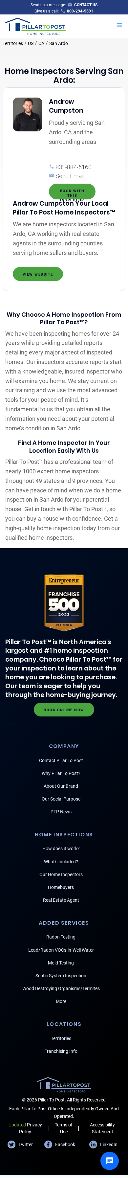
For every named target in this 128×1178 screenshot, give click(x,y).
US (30, 43)
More (61, 1001)
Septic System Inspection (60, 975)
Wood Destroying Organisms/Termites (61, 988)
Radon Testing (60, 937)
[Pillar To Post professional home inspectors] (36, 25)
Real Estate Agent (61, 900)
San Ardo (58, 43)
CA (41, 43)
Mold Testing (61, 962)
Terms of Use (64, 1128)
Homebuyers (61, 887)
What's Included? (61, 861)
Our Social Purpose (61, 799)
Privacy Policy (25, 1128)
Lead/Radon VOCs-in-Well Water (61, 950)
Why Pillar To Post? (61, 773)
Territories (13, 43)
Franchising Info (60, 1051)
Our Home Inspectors (61, 874)
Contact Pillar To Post (61, 760)
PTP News (61, 811)
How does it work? (61, 848)
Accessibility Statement (102, 1128)
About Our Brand (61, 786)
